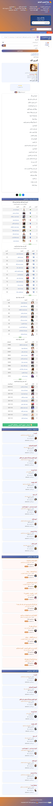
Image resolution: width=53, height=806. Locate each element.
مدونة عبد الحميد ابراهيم (19, 271)
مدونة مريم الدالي (24, 397)
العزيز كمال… (34, 543)
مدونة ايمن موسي (16, 213)
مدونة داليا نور (25, 414)
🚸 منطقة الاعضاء (23, 10)
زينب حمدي (29, 595)
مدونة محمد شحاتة (15, 230)
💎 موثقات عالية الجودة (13, 10)
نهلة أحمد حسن (28, 471)
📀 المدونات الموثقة (33, 6)
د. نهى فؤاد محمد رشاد (27, 447)
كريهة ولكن (34, 519)
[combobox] (44, 29)
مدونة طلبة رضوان (24, 306)
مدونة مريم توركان (24, 320)
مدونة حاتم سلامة (16, 233)
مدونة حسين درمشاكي (15, 216)
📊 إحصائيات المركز (34, 10)
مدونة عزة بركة (20, 285)
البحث (33, 29)
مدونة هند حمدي (16, 240)
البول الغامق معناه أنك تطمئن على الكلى (28, 457)
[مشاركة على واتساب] (20, 195)
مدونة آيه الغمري (24, 323)
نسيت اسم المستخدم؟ (35, 54)
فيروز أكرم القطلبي (28, 661)
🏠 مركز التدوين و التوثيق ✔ (45, 6)
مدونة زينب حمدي (24, 355)
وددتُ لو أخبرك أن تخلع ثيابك (31, 659)
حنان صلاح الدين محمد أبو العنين (26, 435)
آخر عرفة (35, 494)
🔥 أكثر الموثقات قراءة (45, 10)
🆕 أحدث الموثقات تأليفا (7, 8)
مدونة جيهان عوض (20, 278)
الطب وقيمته (34, 482)
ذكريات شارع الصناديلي (32, 582)
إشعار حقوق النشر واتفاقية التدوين (19, 425)
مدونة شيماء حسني (19, 253)
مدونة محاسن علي (20, 267)
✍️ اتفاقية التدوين (12, 6)
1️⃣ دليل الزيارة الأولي (22, 6)
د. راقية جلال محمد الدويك (27, 484)
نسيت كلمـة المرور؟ (35, 53)
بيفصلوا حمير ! (34, 785)
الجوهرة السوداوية (33, 445)
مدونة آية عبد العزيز (24, 386)
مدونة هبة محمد (31, 74)
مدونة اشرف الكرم (15, 223)
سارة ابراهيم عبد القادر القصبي (26, 508)
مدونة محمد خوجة (24, 400)
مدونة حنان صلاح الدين (23, 330)
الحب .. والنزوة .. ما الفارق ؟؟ (30, 593)
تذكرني (36, 48)
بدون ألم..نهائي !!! (33, 626)
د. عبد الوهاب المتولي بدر (27, 584)
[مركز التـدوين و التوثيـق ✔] (49, 46)
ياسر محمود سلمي (28, 606)
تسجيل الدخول (20, 50)
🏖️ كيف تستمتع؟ (46, 8)
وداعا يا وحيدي (34, 531)
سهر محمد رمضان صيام (27, 545)
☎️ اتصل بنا (47, 11)
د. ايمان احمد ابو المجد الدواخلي (26, 459)
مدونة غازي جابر (16, 209)
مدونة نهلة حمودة (16, 220)
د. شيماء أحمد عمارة (27, 628)
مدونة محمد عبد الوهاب (15, 226)
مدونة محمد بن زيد (20, 260)
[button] (41, 22)
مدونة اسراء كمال (24, 418)
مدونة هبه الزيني (20, 274)
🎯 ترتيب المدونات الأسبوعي (34, 8)
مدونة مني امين (24, 376)
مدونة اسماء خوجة (24, 393)
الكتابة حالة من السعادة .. (31, 560)
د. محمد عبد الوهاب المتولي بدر (26, 573)
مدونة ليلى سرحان (24, 390)
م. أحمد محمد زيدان (28, 496)
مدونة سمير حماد (24, 362)
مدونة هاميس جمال (19, 292)
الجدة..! (35, 433)
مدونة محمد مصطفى (24, 407)
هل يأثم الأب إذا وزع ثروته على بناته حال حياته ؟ (26, 604)
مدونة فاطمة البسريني (23, 327)
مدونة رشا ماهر (20, 257)
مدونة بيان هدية (20, 288)
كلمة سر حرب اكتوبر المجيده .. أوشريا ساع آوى (26, 648)
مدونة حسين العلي (24, 411)
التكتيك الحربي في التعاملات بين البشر (28, 615)
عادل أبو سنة (34, 470)
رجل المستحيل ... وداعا (32, 571)
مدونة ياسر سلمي (24, 313)
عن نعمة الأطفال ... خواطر (31, 637)
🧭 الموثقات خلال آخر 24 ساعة (20, 8)
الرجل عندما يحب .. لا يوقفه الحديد (29, 507)
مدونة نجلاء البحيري (15, 237)
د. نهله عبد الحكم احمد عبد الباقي (25, 617)
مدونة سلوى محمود (19, 281)
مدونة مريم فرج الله (19, 264)
